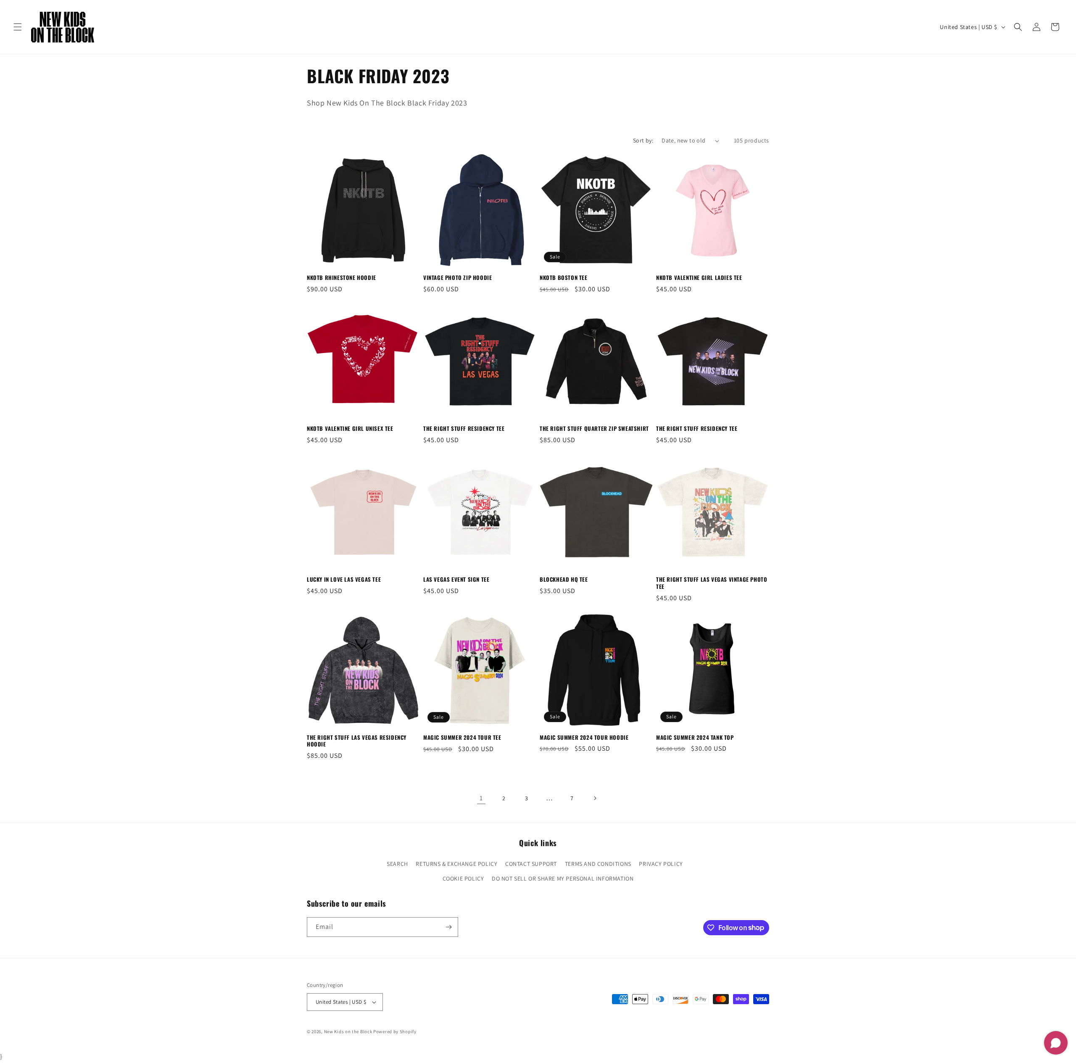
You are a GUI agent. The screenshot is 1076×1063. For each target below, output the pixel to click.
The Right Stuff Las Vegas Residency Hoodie (356, 741)
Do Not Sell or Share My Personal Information (562, 878)
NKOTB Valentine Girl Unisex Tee (350, 428)
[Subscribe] (448, 927)
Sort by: (643, 140)
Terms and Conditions (598, 864)
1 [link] (481, 798)
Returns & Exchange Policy (456, 864)
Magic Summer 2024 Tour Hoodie (584, 737)
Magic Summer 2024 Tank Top (695, 737)
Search (397, 864)
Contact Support (531, 864)
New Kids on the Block (348, 1031)
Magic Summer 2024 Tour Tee (462, 737)
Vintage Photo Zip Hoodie (457, 277)
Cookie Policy (463, 878)
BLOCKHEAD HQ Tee (564, 579)
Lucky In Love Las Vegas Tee (344, 579)
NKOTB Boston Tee (564, 277)
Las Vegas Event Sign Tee (456, 579)
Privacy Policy (661, 864)
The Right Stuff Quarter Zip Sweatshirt (594, 428)
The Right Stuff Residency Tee (463, 428)
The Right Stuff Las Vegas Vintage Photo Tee (711, 583)
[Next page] (594, 798)
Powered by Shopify (395, 1031)
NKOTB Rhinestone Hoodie (341, 277)
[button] (17, 27)
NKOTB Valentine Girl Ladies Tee (699, 277)
